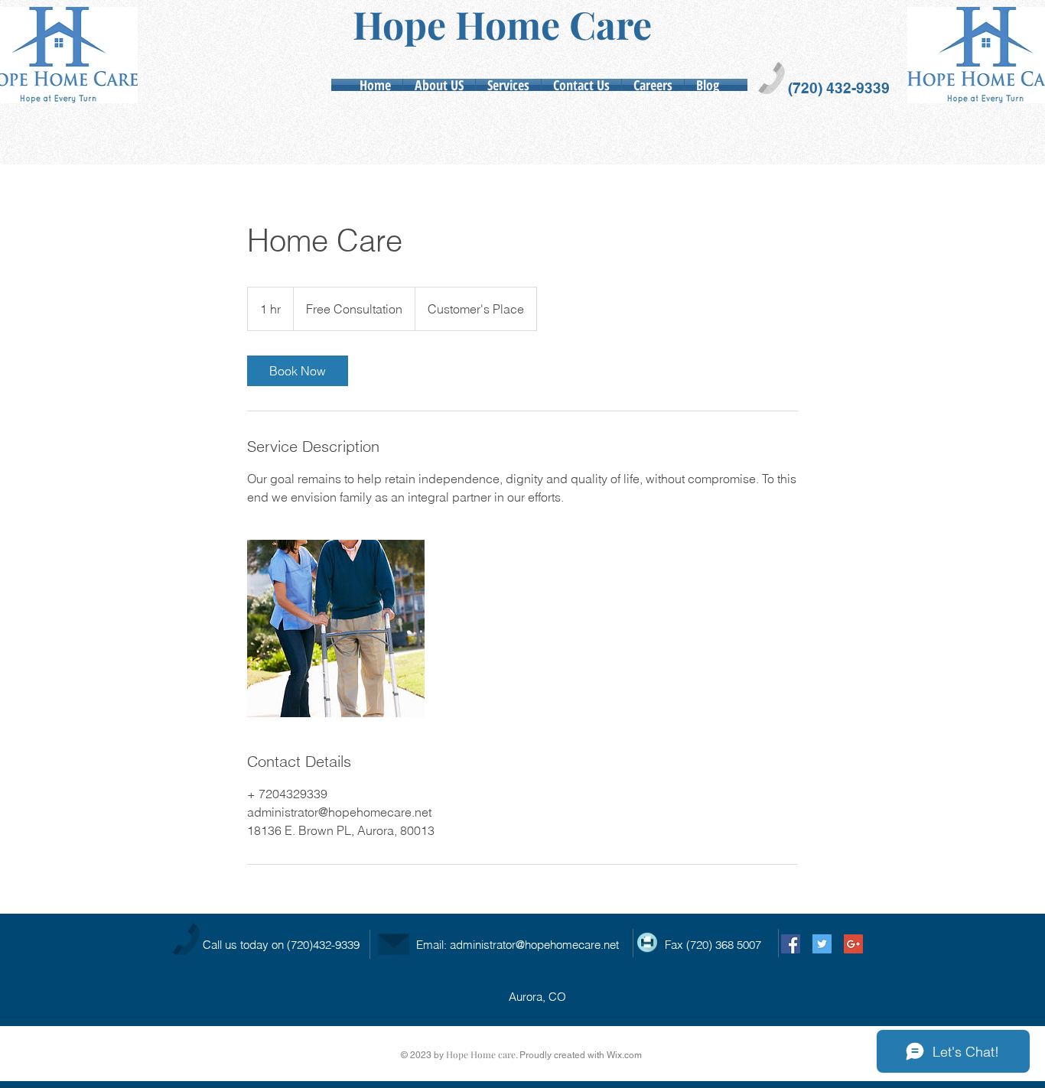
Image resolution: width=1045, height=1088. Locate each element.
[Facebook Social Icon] (790, 943)
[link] (297, 371)
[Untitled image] (336, 628)
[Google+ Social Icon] (853, 943)
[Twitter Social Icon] (822, 943)
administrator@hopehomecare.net (534, 944)
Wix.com (624, 1055)
